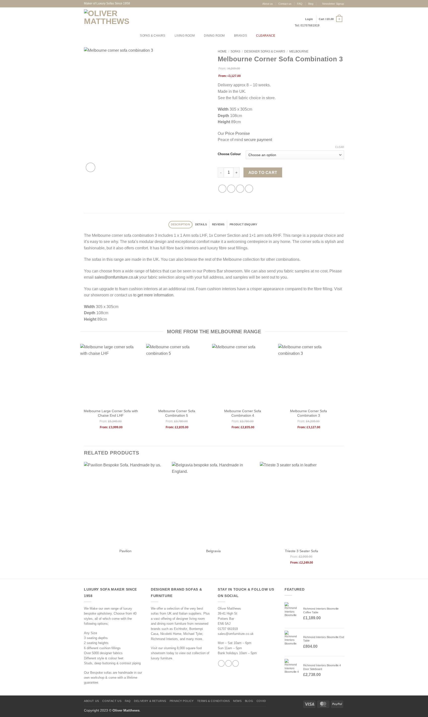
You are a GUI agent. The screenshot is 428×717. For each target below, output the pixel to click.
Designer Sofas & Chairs (264, 51)
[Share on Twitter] (231, 189)
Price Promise (237, 133)
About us (267, 3)
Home (222, 51)
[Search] (284, 35)
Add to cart (262, 172)
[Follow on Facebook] (221, 663)
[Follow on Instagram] (228, 663)
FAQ (299, 3)
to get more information (153, 295)
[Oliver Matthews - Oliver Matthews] (108, 19)
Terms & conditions (213, 700)
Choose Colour (229, 154)
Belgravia (213, 551)
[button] (330, 19)
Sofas (235, 51)
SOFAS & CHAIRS (152, 35)
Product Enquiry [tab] (243, 224)
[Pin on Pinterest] (249, 189)
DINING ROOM (214, 35)
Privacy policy (182, 700)
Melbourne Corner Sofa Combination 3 (308, 413)
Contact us (285, 3)
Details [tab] (201, 224)
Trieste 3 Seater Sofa (301, 551)
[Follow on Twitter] (235, 663)
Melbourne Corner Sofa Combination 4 (242, 413)
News (237, 700)
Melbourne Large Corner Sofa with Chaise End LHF (111, 413)
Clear (339, 146)
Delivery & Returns (150, 700)
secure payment (258, 140)
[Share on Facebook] (222, 189)
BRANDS (240, 35)
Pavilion (125, 551)
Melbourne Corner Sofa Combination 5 (176, 413)
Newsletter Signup (333, 3)
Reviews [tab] (218, 224)
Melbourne (298, 51)
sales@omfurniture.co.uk (116, 277)
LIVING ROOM (185, 35)
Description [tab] (180, 224)
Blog (310, 3)
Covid (261, 700)
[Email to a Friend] (240, 189)
